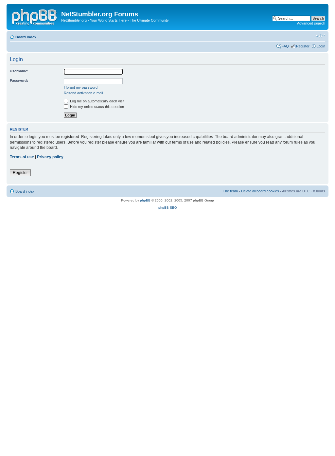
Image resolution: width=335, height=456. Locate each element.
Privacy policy (50, 157)
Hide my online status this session (96, 107)
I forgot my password (80, 87)
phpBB (145, 200)
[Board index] (34, 16)
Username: (19, 71)
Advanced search (311, 23)
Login (321, 46)
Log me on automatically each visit (96, 101)
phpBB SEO (167, 207)
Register (302, 46)
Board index (25, 37)
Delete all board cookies (260, 191)
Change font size (320, 36)
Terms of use (22, 157)
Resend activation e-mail (83, 93)
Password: (19, 80)
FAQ (285, 46)
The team (230, 191)
